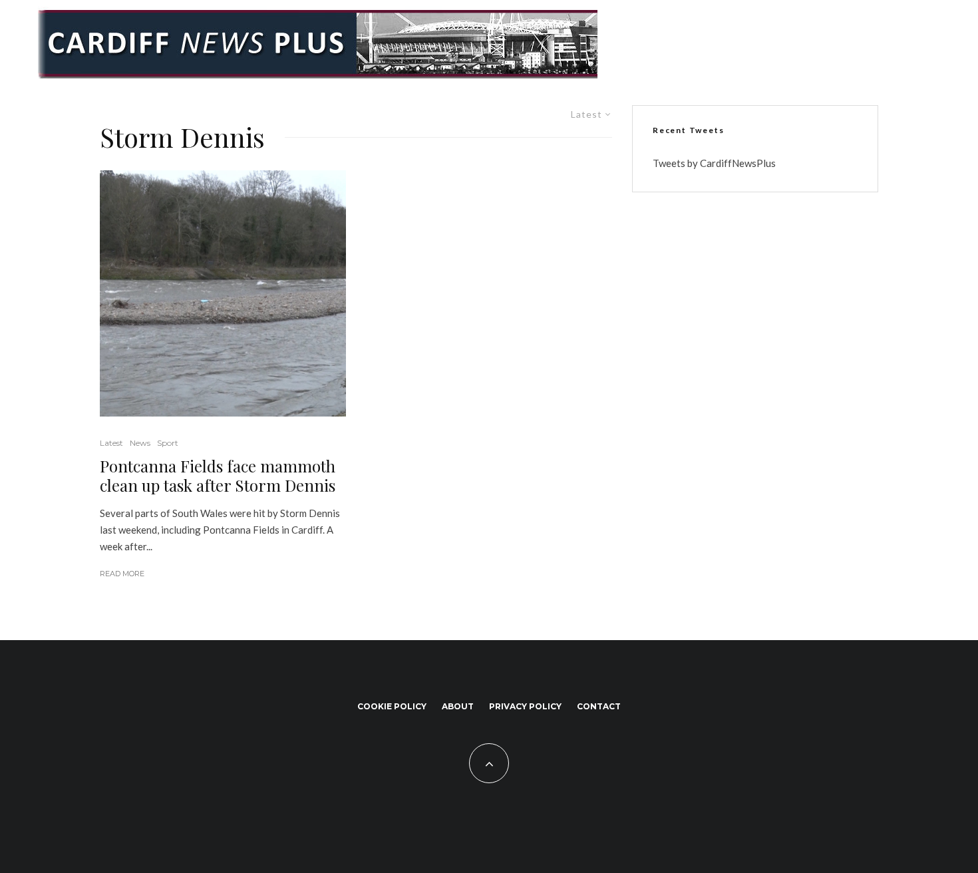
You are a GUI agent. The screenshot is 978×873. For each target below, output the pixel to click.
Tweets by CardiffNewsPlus (714, 163)
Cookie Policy (391, 706)
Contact (599, 706)
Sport (167, 443)
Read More (122, 573)
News (140, 443)
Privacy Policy (525, 706)
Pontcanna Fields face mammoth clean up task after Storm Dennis (217, 475)
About (458, 706)
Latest (111, 443)
